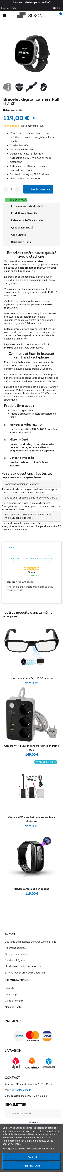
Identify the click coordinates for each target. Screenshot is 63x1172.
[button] (4, 53)
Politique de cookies (13, 1148)
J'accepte (31, 1156)
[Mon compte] (53, 15)
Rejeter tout (31, 1165)
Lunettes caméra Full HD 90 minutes (31, 678)
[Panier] (58, 15)
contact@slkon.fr (21, 1090)
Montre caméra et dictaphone (31, 889)
